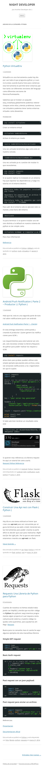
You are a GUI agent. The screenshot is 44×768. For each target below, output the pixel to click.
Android (24, 469)
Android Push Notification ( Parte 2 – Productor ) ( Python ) (21, 303)
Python (24, 248)
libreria (12, 740)
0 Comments (7, 602)
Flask (26, 550)
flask (13, 552)
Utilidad (30, 248)
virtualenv (25, 251)
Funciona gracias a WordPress (28, 764)
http (7, 740)
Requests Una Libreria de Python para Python (20, 595)
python (14, 251)
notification (31, 472)
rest (23, 552)
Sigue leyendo (9, 544)
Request (11, 624)
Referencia (7, 242)
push (37, 472)
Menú (22, 15)
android (20, 472)
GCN (24, 472)
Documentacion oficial (11, 732)
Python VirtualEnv (12, 66)
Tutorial (36, 469)
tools (19, 251)
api (22, 550)
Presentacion (8, 726)
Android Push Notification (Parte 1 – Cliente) (20, 324)
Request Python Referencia (13, 463)
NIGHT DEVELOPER (22, 4)
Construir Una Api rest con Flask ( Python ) (21, 509)
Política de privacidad (10, 764)
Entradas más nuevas (31, 755)
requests (24, 740)
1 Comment (7, 72)
